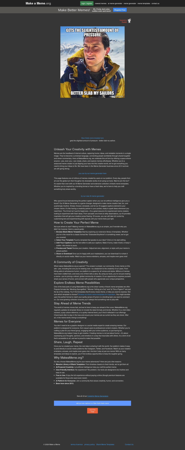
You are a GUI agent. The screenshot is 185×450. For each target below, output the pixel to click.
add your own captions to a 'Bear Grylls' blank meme (92, 403)
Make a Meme (38, 3)
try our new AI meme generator (92, 196)
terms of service (77, 444)
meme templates (144, 3)
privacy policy (89, 444)
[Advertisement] (34, 58)
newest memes (100, 3)
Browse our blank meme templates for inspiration (96, 294)
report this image (92, 410)
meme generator (130, 3)
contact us (155, 3)
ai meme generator (115, 3)
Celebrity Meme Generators (97, 396)
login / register (86, 3)
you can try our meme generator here (92, 173)
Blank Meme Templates (105, 444)
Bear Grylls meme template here (92, 138)
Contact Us (129, 444)
